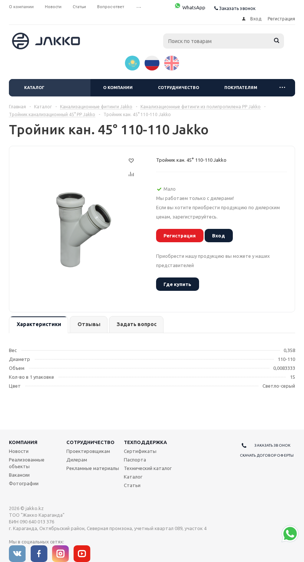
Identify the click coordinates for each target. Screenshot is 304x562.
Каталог (34, 87)
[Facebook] (38, 553)
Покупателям (240, 87)
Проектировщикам (88, 451)
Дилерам (76, 459)
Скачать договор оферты (267, 455)
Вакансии (19, 474)
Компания (23, 442)
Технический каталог (148, 468)
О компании (118, 87)
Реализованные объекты (26, 463)
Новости (19, 451)
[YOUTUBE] (81, 553)
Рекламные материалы (92, 468)
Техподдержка (145, 442)
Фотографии (24, 483)
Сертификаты (140, 451)
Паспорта (135, 459)
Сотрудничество (178, 87)
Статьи (132, 485)
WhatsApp (193, 7)
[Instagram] (60, 553)
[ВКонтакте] (17, 553)
